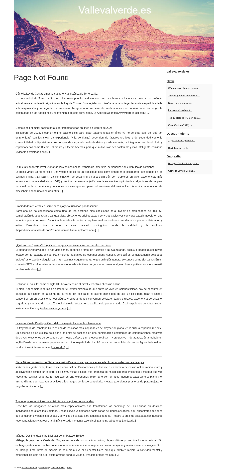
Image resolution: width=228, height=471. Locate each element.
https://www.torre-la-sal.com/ (128, 112)
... (148, 112)
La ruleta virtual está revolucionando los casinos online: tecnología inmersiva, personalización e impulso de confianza (85, 167)
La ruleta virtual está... (180, 110)
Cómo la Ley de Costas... (181, 170)
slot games (148, 259)
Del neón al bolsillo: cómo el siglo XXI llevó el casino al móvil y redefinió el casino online (68, 284)
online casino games (53, 308)
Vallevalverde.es (29, 467)
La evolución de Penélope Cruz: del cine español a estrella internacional (58, 323)
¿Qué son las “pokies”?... (181, 140)
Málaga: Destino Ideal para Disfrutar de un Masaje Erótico (50, 435)
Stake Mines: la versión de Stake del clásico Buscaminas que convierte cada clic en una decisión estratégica (80, 362)
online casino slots (65, 132)
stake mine (22, 367)
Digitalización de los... (179, 148)
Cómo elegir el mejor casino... (184, 88)
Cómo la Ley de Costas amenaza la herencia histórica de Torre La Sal (57, 93)
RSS (69, 467)
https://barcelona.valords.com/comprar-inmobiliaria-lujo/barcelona (55, 230)
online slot (58, 347)
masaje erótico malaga (100, 454)
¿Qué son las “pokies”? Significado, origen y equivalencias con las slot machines (63, 245)
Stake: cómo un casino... (181, 103)
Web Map (44, 467)
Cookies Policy (58, 467)
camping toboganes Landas (114, 420)
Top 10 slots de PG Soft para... (184, 117)
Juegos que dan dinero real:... (184, 95)
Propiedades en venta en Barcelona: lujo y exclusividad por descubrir (56, 206)
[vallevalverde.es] (114, 33)
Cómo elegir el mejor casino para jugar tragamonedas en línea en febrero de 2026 (64, 127)
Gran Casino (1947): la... (181, 125)
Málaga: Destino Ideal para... (183, 163)
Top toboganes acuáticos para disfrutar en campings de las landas (55, 401)
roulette (53, 191)
